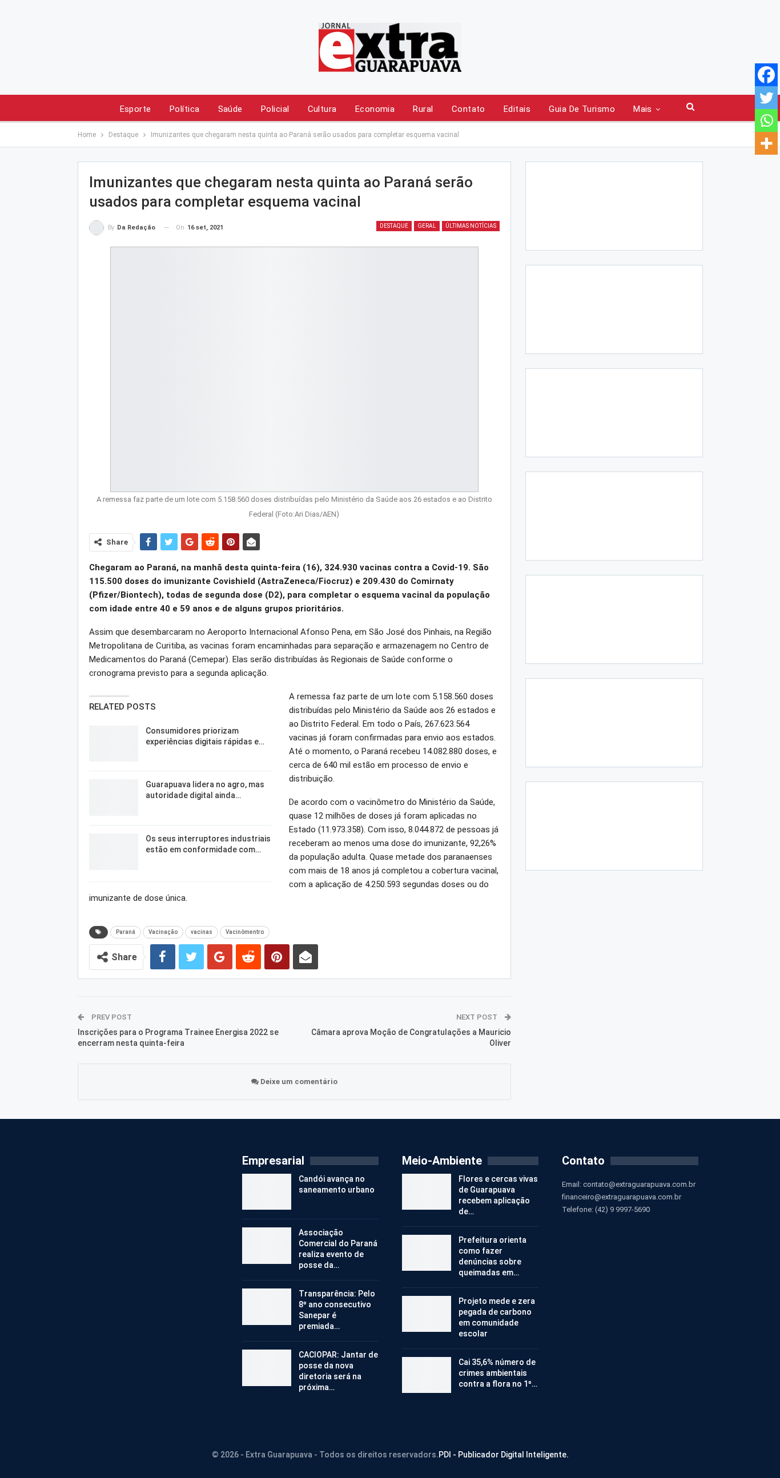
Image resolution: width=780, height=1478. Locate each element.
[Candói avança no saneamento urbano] (266, 1192)
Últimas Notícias (470, 226)
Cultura (322, 109)
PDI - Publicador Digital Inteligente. (504, 1454)
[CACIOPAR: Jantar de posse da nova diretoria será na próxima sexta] (266, 1368)
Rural (423, 109)
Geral (426, 226)
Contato (468, 109)
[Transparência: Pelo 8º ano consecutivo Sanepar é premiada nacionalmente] (266, 1306)
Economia (375, 109)
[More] (766, 143)
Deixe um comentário (298, 1081)
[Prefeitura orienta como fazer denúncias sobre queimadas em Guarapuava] (426, 1253)
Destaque (394, 226)
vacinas (201, 932)
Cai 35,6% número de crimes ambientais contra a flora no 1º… (498, 1373)
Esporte (135, 109)
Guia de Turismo (582, 109)
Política (185, 109)
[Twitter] (766, 97)
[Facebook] (766, 74)
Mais (642, 109)
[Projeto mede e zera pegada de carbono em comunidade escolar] (426, 1314)
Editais (517, 109)
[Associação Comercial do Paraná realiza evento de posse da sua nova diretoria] (266, 1245)
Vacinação (163, 932)
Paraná (125, 932)
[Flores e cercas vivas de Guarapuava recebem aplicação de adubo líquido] (426, 1192)
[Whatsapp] (766, 120)
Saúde (230, 109)
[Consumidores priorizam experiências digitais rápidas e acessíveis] (113, 744)
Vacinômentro (245, 932)
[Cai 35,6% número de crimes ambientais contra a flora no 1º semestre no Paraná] (426, 1375)
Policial (275, 109)
